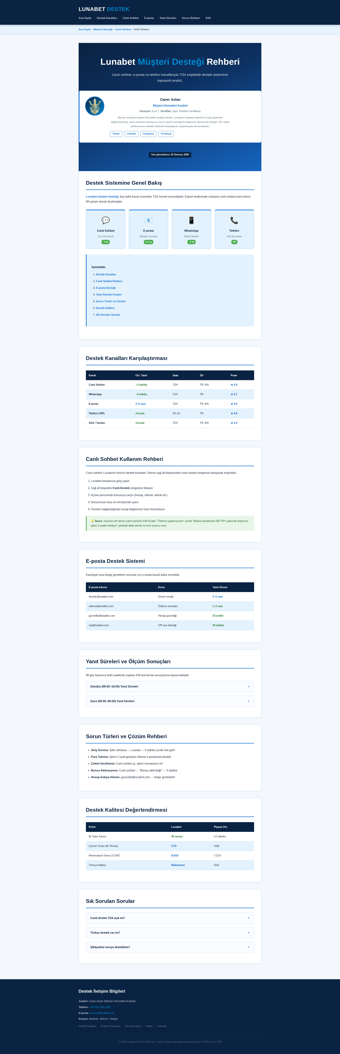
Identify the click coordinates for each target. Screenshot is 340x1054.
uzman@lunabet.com (102, 1013)
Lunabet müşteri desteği (102, 196)
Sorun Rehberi (191, 18)
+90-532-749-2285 (99, 1007)
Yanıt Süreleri (168, 18)
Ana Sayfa (85, 18)
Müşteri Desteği (103, 29)
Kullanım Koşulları (111, 1026)
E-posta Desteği (106, 287)
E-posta (149, 18)
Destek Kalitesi (105, 308)
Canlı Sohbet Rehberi (109, 281)
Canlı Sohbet (131, 18)
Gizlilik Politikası (87, 1026)
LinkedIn (131, 133)
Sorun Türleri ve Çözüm (111, 301)
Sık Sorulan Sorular (108, 314)
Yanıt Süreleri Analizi (109, 294)
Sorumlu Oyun (133, 1026)
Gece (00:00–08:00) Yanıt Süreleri (112, 701)
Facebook (166, 133)
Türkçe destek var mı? (105, 932)
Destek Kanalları (107, 18)
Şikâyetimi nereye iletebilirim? (110, 947)
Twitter (116, 133)
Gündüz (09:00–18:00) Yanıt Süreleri (114, 686)
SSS (208, 18)
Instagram (148, 133)
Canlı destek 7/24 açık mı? (107, 918)
